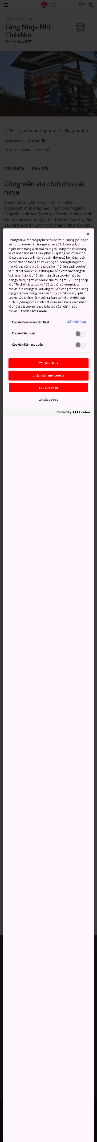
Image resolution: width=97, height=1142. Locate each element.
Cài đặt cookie (49, 399)
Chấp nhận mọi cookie (48, 375)
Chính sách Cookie (34, 311)
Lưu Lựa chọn (48, 387)
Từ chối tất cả (48, 363)
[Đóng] (88, 234)
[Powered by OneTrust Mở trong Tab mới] (73, 413)
